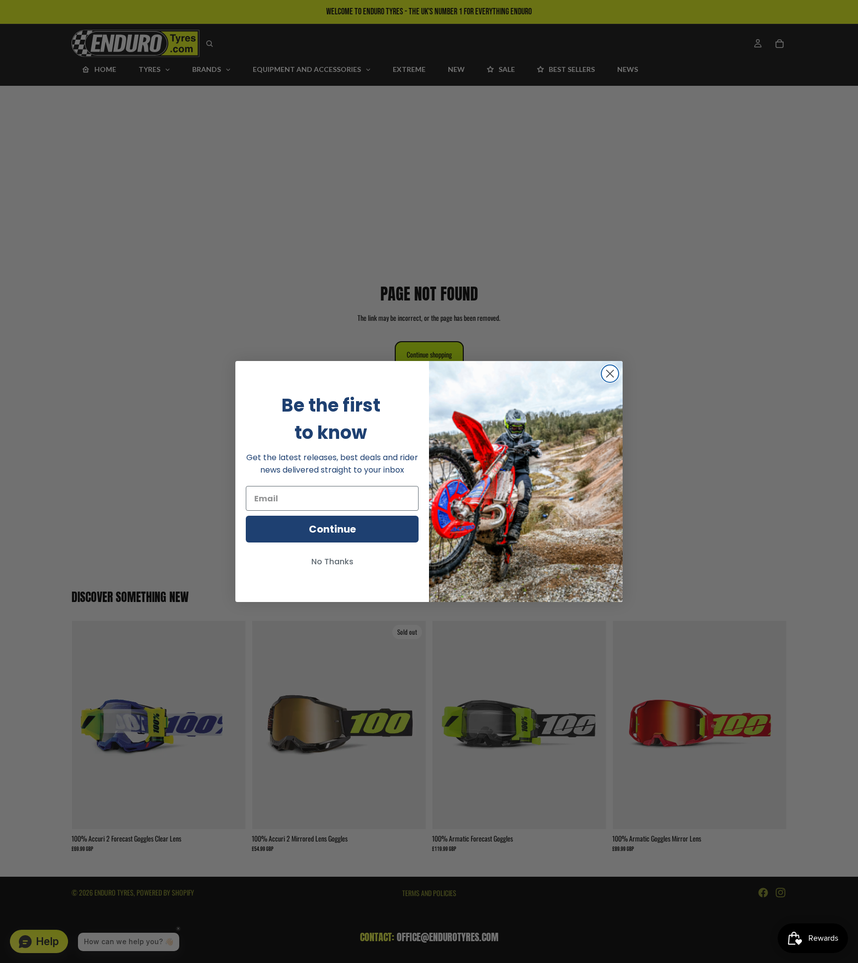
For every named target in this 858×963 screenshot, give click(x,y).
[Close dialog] (610, 373)
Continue (332, 529)
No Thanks (332, 561)
